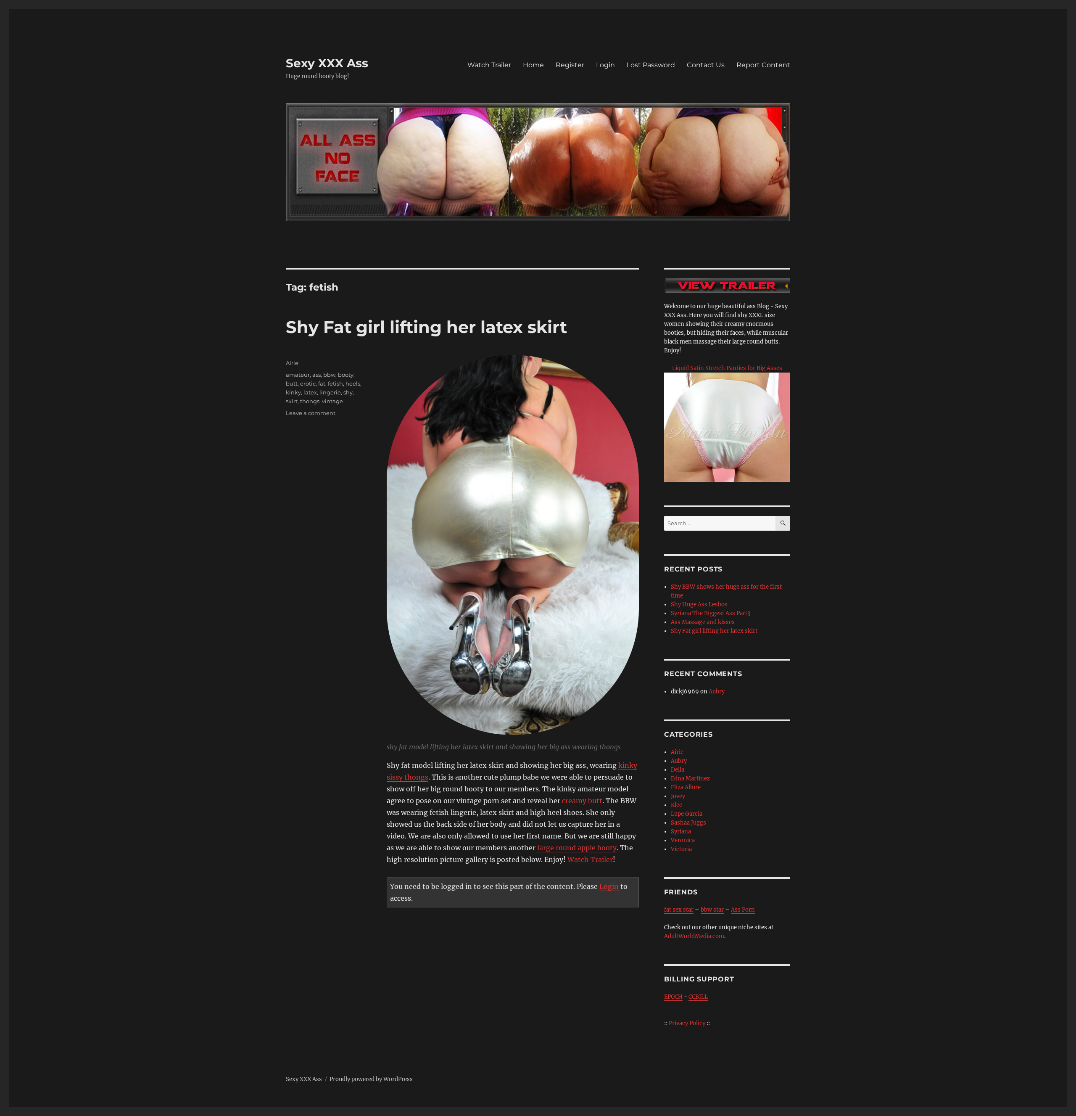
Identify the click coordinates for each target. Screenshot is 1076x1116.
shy (348, 392)
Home (533, 65)
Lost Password (651, 65)
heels (352, 383)
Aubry (717, 691)
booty (345, 374)
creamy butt (582, 800)
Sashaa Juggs (688, 822)
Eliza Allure (686, 787)
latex (310, 392)
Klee (676, 805)
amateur (298, 374)
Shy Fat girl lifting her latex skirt (426, 327)
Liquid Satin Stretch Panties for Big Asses (727, 368)
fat (321, 383)
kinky (293, 392)
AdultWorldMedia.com (694, 936)
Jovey (678, 796)
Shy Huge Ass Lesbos (699, 604)
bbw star (712, 909)
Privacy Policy (687, 1023)
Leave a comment (310, 413)
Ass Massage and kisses (703, 622)
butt (292, 383)
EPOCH (673, 996)
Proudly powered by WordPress (371, 1079)
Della (677, 769)
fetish (335, 383)
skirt (292, 401)
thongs (309, 401)
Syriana (681, 831)
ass (316, 374)
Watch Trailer (489, 65)
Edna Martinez (690, 778)
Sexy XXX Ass (327, 63)
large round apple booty (577, 848)
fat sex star (679, 909)
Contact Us (706, 65)
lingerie (330, 392)
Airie (292, 363)
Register (570, 65)
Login (605, 65)
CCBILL (698, 996)
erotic (308, 383)
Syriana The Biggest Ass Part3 (710, 613)
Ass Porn (743, 909)
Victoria (681, 849)
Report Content (763, 65)
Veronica (683, 840)
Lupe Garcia (686, 813)
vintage (332, 401)
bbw (329, 374)
